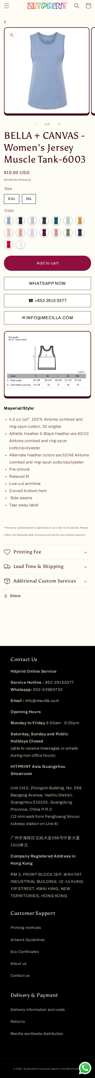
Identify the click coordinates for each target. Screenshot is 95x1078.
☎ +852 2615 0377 (47, 300)
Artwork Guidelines (28, 940)
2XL (29, 199)
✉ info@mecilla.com (47, 317)
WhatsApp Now (47, 283)
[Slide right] (59, 124)
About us (19, 964)
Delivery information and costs (38, 1010)
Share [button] (15, 596)
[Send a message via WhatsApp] (85, 1068)
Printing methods (26, 928)
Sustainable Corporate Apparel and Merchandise (52, 1069)
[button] (6, 6)
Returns (18, 1022)
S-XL (11, 199)
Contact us (20, 976)
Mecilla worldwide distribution (37, 1034)
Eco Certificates (25, 952)
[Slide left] (36, 124)
